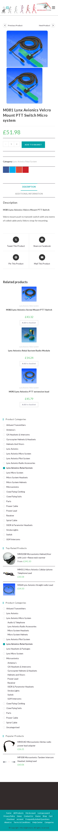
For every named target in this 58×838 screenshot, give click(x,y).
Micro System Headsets (17, 477)
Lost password (44, 813)
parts (8, 501)
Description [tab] (29, 187)
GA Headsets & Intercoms (18, 434)
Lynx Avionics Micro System (18, 453)
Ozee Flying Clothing (15, 491)
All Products (18, 813)
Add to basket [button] (29, 323)
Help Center (37, 822)
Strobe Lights (12, 530)
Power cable (12, 506)
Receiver (10, 515)
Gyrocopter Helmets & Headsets (21, 439)
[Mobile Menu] (53, 7)
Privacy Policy (9, 816)
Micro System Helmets (16, 482)
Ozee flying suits (14, 496)
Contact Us (28, 816)
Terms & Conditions (22, 822)
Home (38, 816)
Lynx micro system (14, 472)
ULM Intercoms (13, 539)
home (8, 813)
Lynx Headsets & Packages (18, 649)
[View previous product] (5, 25)
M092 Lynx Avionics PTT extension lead (29, 391)
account (20, 819)
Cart (50, 816)
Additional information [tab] (29, 194)
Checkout (10, 819)
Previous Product (15, 25)
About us (8, 822)
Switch (9, 534)
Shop (45, 816)
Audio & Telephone (16, 622)
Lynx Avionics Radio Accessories (20, 463)
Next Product (44, 25)
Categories (49, 822)
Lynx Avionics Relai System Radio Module (29, 350)
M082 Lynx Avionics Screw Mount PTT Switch (29, 309)
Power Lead (11, 511)
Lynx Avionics (12, 449)
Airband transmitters (16, 425)
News (19, 816)
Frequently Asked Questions (37, 819)
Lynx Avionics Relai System (25, 161)
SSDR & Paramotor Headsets (19, 525)
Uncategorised (12, 727)
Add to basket (33, 144)
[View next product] (53, 25)
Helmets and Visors (15, 444)
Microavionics (12, 487)
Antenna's (10, 430)
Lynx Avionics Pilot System (18, 458)
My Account (31, 813)
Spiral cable (11, 520)
